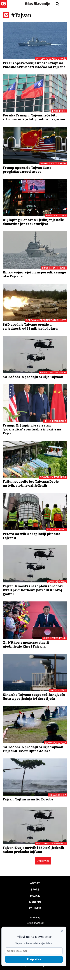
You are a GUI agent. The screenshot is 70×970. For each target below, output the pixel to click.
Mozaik (35, 895)
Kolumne (35, 908)
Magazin (35, 902)
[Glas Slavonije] (3, 6)
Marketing (35, 917)
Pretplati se (34, 959)
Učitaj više (43, 861)
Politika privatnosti (35, 923)
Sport (35, 889)
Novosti (35, 883)
